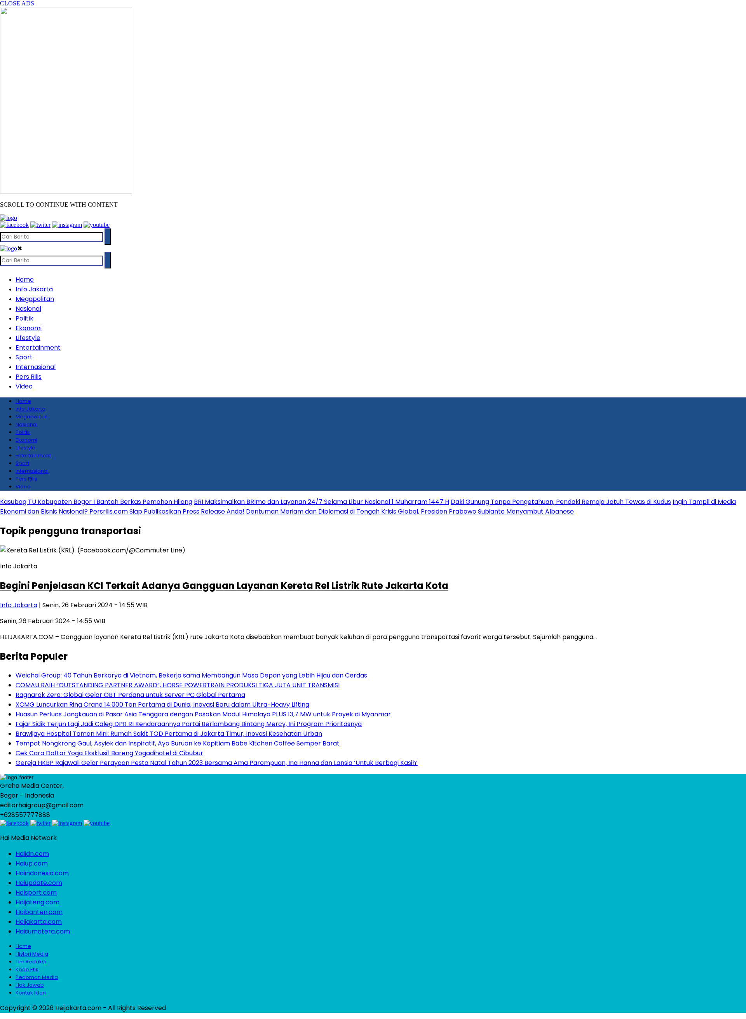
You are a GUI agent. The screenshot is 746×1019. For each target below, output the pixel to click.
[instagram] (67, 224)
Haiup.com (32, 863)
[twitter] (40, 224)
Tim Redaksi (31, 961)
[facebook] (14, 224)
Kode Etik (27, 969)
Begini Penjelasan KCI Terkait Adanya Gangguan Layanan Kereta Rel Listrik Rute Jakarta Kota (224, 585)
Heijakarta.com (39, 921)
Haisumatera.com (43, 931)
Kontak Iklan (31, 992)
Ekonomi (29, 328)
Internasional (36, 366)
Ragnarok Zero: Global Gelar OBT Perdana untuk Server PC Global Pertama (130, 694)
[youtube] (97, 224)
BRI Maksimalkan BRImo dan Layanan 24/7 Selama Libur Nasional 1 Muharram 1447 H (321, 501)
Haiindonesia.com (42, 873)
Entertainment (38, 347)
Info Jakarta (34, 289)
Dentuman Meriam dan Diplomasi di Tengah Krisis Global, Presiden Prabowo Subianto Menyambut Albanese (410, 511)
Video (24, 386)
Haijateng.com (37, 902)
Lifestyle (28, 337)
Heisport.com (36, 892)
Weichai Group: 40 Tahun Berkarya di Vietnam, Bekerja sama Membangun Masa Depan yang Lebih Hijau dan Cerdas (191, 675)
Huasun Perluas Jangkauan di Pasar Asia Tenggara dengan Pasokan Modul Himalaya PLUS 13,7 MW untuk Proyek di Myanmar (203, 714)
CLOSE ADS (18, 3)
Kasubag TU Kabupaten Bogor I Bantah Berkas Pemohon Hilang (96, 501)
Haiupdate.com (39, 882)
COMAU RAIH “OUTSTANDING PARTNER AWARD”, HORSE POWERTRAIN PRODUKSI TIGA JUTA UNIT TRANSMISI (178, 685)
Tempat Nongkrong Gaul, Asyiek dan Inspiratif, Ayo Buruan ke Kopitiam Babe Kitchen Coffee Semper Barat (178, 743)
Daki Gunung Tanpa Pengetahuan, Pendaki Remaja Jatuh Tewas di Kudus (561, 501)
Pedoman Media (37, 977)
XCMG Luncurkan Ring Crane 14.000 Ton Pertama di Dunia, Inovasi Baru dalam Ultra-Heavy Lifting (162, 704)
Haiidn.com (32, 853)
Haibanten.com (39, 912)
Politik (24, 318)
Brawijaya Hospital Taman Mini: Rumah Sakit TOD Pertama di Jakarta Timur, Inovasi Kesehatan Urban (169, 733)
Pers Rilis (29, 376)
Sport (24, 357)
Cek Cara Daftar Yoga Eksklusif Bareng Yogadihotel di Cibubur (109, 753)
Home (25, 279)
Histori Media (32, 954)
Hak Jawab (30, 985)
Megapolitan (35, 298)
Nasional (28, 308)
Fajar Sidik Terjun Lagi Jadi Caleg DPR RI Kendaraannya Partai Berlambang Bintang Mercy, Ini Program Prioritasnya (189, 723)
